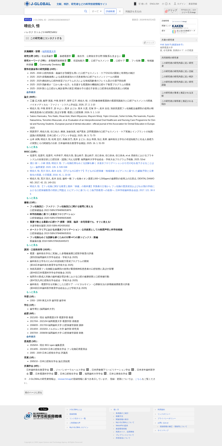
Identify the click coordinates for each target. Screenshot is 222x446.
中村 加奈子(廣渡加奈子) (171, 45)
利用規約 (161, 409)
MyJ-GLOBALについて (125, 422)
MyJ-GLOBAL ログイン (78, 427)
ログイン (181, 4)
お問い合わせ (163, 423)
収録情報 (73, 414)
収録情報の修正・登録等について (173, 426)
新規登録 (193, 4)
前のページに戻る (33, 392)
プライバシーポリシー (167, 418)
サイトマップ (163, 430)
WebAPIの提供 (122, 426)
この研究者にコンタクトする (47, 39)
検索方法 (119, 416)
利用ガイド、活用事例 (125, 432)
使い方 (144, 4)
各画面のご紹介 (122, 413)
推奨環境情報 (121, 429)
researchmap (64, 379)
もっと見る (32, 147)
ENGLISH (154, 4)
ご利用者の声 (74, 423)
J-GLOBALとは (75, 409)
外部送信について (123, 438)
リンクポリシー (164, 414)
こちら (138, 379)
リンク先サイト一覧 (77, 418)
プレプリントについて (125, 435)
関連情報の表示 (122, 419)
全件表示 (30, 92)
